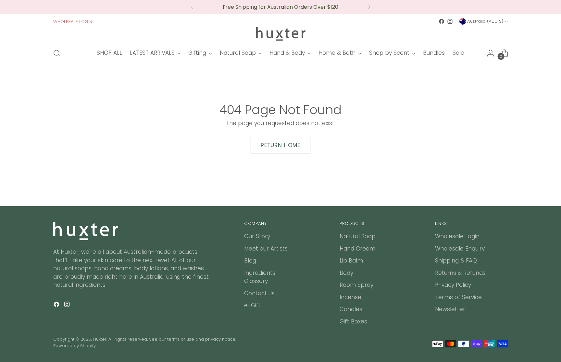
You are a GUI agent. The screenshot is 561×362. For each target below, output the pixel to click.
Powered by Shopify (74, 346)
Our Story (257, 236)
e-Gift (252, 305)
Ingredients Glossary (259, 277)
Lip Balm (351, 260)
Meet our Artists (266, 248)
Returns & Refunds (460, 273)
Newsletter (450, 309)
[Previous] (192, 7)
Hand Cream (357, 248)
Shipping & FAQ (456, 260)
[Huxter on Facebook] (441, 21)
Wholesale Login (457, 236)
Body (346, 273)
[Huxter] (280, 34)
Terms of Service (458, 297)
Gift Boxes (353, 321)
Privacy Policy (453, 285)
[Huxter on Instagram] (450, 21)
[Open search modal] (56, 53)
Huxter (99, 339)
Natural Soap (358, 236)
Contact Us (259, 293)
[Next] (369, 7)
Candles (351, 309)
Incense (350, 297)
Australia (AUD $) (485, 21)
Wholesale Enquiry (460, 248)
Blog (250, 260)
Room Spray (356, 285)
